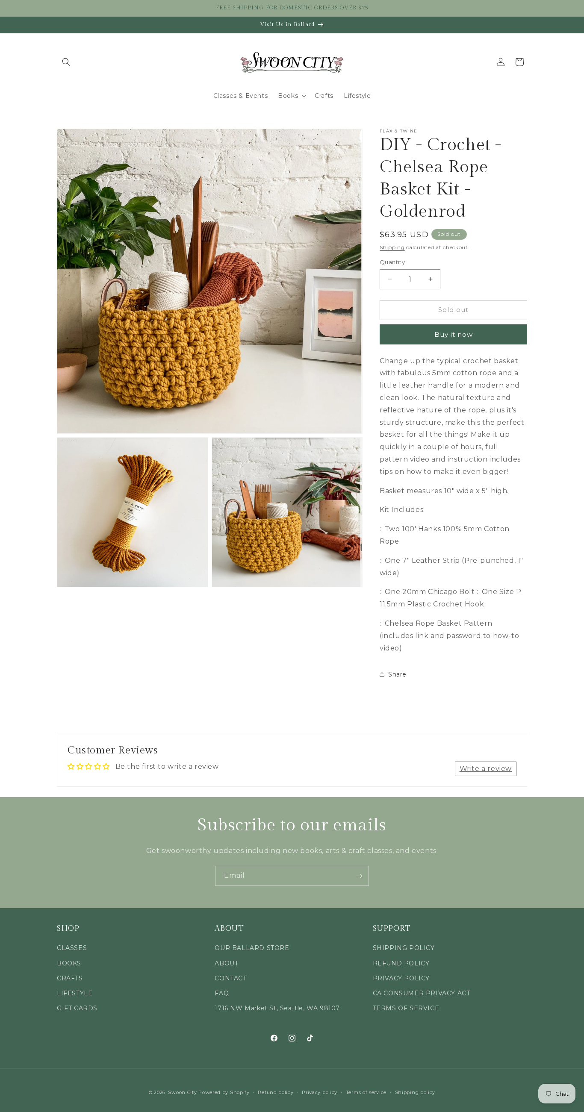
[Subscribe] (359, 876)
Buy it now (453, 334)
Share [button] (397, 674)
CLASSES (72, 948)
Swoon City (182, 1092)
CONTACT (230, 978)
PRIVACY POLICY (401, 978)
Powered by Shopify (224, 1092)
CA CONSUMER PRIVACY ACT (421, 993)
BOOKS (69, 963)
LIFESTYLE (74, 993)
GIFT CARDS (77, 1008)
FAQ (222, 993)
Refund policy (275, 1092)
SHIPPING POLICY (404, 948)
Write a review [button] (486, 769)
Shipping (392, 247)
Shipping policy (415, 1092)
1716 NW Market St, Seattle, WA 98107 (277, 1008)
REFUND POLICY (401, 963)
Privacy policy (319, 1092)
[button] (66, 62)
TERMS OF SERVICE (406, 1008)
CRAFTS (70, 978)
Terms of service (366, 1092)
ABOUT (226, 963)
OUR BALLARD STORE (252, 948)
